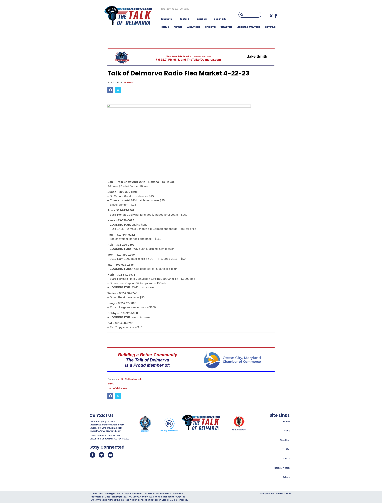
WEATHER (193, 27)
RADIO (110, 383)
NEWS (178, 27)
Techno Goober (283, 493)
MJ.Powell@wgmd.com (109, 430)
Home (286, 421)
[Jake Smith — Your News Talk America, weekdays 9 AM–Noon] (191, 56)
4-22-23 (122, 379)
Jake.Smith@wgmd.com (109, 427)
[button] (271, 16)
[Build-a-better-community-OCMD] (191, 359)
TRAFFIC (226, 27)
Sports (210, 27)
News (287, 430)
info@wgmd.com (105, 421)
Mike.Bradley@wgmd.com (110, 424)
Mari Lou (128, 82)
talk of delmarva (117, 388)
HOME (165, 27)
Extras (286, 477)
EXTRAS (270, 27)
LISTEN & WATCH (248, 27)
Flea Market (134, 379)
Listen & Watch (282, 467)
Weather (285, 440)
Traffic (286, 449)
